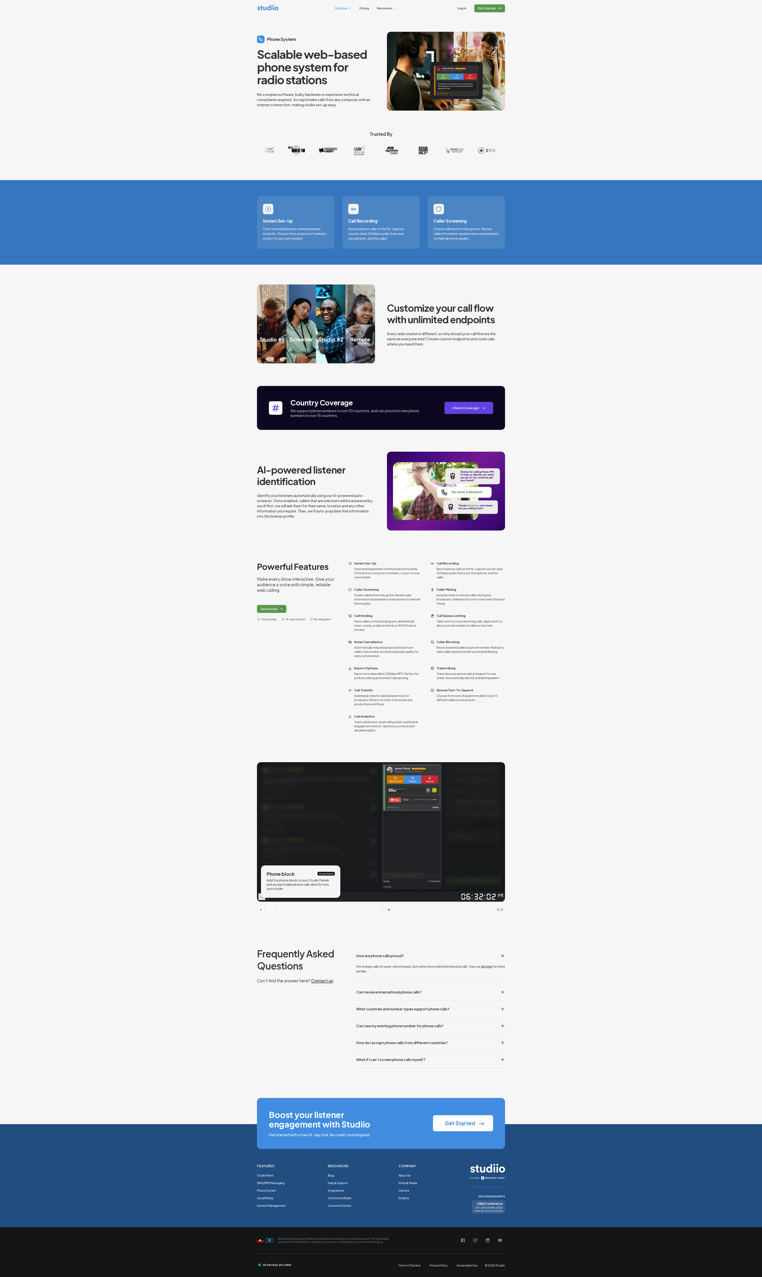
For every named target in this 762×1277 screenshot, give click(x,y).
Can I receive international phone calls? (388, 992)
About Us (404, 1175)
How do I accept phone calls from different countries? (402, 1042)
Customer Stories (339, 1205)
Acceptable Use (467, 1265)
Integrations (336, 1190)
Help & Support (338, 1183)
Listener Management (271, 1205)
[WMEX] (440, 150)
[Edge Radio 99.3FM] (345, 150)
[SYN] (408, 150)
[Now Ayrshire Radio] (313, 150)
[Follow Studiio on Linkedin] (487, 1240)
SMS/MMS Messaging (271, 1183)
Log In (462, 8)
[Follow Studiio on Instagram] (475, 1240)
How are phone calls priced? (380, 955)
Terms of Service (409, 1265)
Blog (331, 1175)
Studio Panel (265, 1175)
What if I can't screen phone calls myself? (390, 1059)
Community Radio (339, 1198)
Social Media (265, 1198)
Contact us (322, 980)
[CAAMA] (472, 150)
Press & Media (408, 1183)
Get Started (269, 609)
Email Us (404, 1198)
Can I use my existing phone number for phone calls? (400, 1025)
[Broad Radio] (377, 150)
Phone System (266, 1190)
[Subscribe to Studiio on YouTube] (500, 1240)
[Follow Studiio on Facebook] (463, 1240)
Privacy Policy (438, 1265)
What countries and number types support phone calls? (402, 1009)
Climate (404, 1190)
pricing (486, 966)
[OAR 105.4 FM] (282, 150)
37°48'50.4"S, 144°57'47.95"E (487, 1187)
